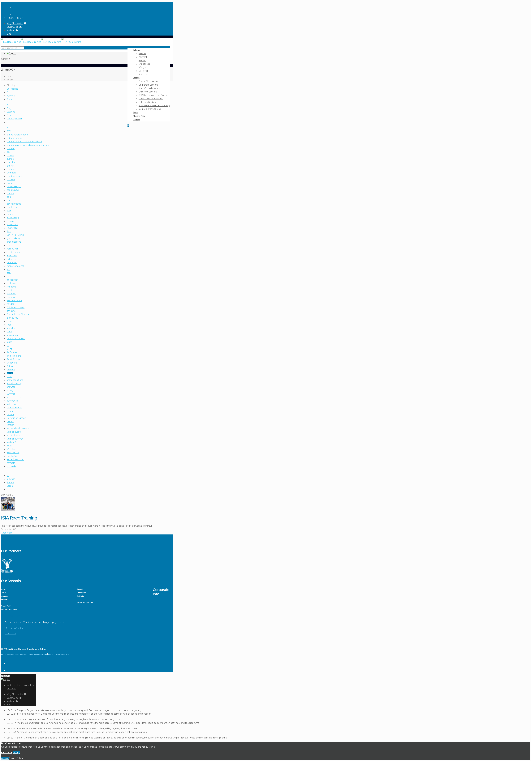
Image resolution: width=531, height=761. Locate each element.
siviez (9, 342)
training (10, 421)
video (9, 445)
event (9, 210)
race (9, 324)
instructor (12, 262)
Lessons (11, 111)
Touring (10, 411)
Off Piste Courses (15, 307)
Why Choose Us (15, 23)
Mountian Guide (14, 300)
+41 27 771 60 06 (15, 17)
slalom (10, 79)
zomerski (11, 466)
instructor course (15, 266)
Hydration (12, 255)
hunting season (14, 252)
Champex (11, 172)
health (10, 245)
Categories (12, 88)
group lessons (14, 241)
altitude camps (14, 138)
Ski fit (9, 348)
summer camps (15, 397)
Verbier (11, 30)
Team (9, 115)
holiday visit (13, 248)
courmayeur (13, 190)
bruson (10, 155)
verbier (10, 424)
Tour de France (14, 407)
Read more (6, 532)
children (11, 179)
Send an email (10, 634)
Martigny (11, 286)
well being (12, 456)
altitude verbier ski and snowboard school (28, 145)
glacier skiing (13, 238)
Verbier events (14, 431)
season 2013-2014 (16, 338)
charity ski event (15, 176)
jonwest (11, 479)
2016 (9, 131)
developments (14, 203)
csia (9, 196)
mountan (11, 297)
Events (10, 214)
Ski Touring (12, 362)
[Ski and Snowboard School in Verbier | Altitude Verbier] (41, 41)
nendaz (10, 304)
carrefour (11, 162)
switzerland (12, 404)
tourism (10, 414)
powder (11, 321)
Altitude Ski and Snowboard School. (28, 649)
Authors (11, 95)
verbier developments (18, 428)
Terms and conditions (9, 609)
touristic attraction (16, 418)
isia (8, 269)
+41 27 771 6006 (15, 628)
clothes (10, 183)
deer (9, 200)
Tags (9, 92)
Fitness (10, 221)
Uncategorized (14, 118)
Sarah (10, 485)
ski (8, 345)
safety (10, 331)
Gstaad (3, 593)
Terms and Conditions (37, 654)
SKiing (10, 366)
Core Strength (14, 186)
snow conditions (15, 380)
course (10, 193)
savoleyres (12, 335)
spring (10, 390)
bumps (10, 158)
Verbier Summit (14, 442)
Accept (16, 752)
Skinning (11, 369)
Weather (11, 449)
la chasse (11, 283)
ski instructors (14, 355)
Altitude (10, 482)
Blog (9, 33)
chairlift (10, 165)
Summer (11, 393)
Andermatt (5, 600)
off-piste (11, 310)
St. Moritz (80, 596)
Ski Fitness (12, 352)
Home (10, 76)
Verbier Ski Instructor (85, 602)
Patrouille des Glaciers (18, 314)
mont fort (11, 293)
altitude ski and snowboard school (24, 141)
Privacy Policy (6, 606)
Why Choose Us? (7, 654)
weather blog (13, 452)
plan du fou (12, 317)
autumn (11, 148)
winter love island (15, 459)
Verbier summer (15, 438)
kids (9, 276)
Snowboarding (14, 383)
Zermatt (80, 589)
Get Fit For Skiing (15, 234)
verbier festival (14, 435)
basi (9, 152)
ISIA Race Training (19, 517)
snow (9, 376)
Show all (11, 99)
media (10, 290)
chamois (11, 169)
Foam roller (12, 228)
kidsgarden (12, 279)
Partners (65, 654)
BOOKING (5, 59)
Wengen (4, 596)
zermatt (11, 462)
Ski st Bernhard (14, 359)
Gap (9, 231)
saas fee (11, 328)
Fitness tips (12, 224)
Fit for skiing (13, 217)
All (8, 104)
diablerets (12, 207)
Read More (6, 752)
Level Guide (13, 26)
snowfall (11, 386)
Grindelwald (81, 593)
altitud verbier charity (17, 134)
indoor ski (11, 259)
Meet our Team (21, 654)
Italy (9, 272)
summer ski (12, 400)
